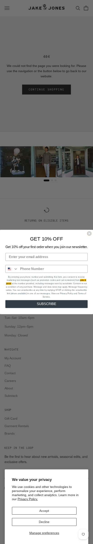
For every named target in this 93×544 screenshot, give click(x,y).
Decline (44, 522)
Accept (44, 511)
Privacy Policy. (28, 499)
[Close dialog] (89, 234)
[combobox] (12, 269)
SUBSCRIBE (46, 304)
